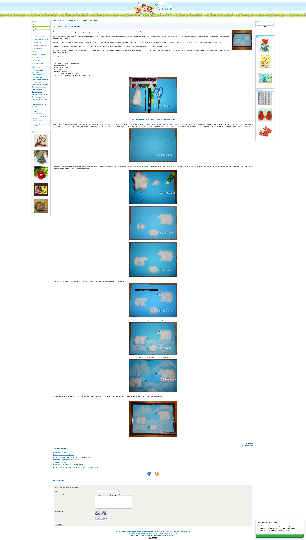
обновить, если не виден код (103, 518)
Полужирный (96, 495)
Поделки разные (37, 109)
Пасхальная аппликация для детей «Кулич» (66, 459)
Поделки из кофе (37, 77)
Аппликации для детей (38, 97)
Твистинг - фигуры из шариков (41, 120)
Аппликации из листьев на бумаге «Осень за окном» (68, 464)
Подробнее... (288, 530)
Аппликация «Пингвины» (60, 452)
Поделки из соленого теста (40, 102)
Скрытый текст (115, 495)
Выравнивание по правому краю (108, 495)
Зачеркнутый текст (102, 495)
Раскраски (35, 125)
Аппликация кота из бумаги (61, 462)
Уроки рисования (37, 113)
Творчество (61, 467)
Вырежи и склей (37, 123)
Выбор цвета (113, 495)
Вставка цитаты (117, 495)
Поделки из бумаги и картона (40, 79)
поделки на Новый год (93, 467)
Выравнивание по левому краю (104, 495)
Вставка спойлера (121, 495)
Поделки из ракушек (38, 74)
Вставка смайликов (111, 495)
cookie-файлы (126, 531)
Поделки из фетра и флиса (40, 84)
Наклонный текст (98, 495)
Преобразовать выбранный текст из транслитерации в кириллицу (119, 495)
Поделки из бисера (37, 89)
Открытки (35, 111)
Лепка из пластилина (38, 82)
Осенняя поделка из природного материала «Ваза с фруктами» (72, 457)
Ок (279, 536)
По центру (106, 495)
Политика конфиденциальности (182, 531)
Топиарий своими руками (39, 99)
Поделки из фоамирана (39, 87)
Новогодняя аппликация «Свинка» (63, 455)
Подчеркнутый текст (100, 495)
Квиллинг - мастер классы (39, 94)
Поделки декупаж (37, 92)
